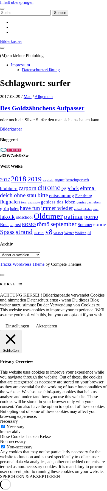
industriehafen (83, 209)
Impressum (20, 65)
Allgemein (44, 96)
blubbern (9, 188)
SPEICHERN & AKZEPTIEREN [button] (30, 476)
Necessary (15, 426)
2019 (34, 179)
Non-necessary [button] (13, 441)
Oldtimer (48, 216)
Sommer (85, 224)
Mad (28, 96)
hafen (14, 209)
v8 (48, 232)
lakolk (7, 217)
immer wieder (57, 208)
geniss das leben (89, 202)
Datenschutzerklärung (41, 69)
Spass (7, 232)
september (63, 224)
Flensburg (83, 196)
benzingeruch (77, 180)
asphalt (48, 180)
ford (24, 202)
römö (43, 224)
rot (11, 225)
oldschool (24, 217)
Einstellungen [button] (17, 326)
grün (4, 208)
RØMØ (29, 224)
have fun (30, 208)
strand (24, 231)
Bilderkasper (11, 41)
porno (91, 217)
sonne (99, 224)
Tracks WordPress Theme (22, 264)
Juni (95, 209)
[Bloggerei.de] (11, 150)
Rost (4, 224)
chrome (49, 187)
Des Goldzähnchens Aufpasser (42, 108)
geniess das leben (58, 202)
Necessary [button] (9, 421)
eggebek (70, 188)
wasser (58, 233)
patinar (73, 216)
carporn (27, 188)
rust (18, 224)
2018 (18, 179)
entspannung (61, 195)
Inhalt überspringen (16, 2)
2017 (5, 179)
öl (89, 232)
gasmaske (34, 202)
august (59, 180)
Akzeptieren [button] (46, 326)
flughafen (10, 202)
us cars (39, 232)
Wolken (80, 233)
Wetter (69, 233)
